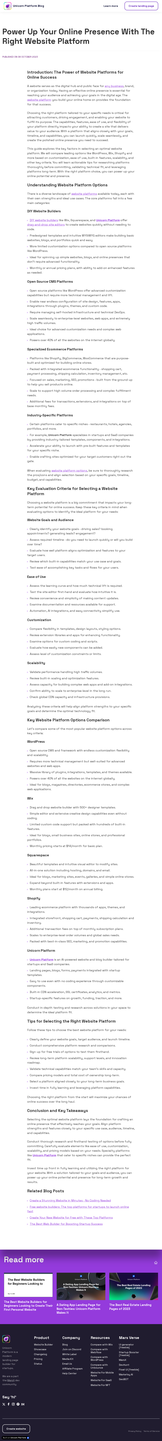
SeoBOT (124, 1379)
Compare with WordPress (99, 1358)
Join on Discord (71, 1349)
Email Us (67, 1363)
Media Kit (67, 1359)
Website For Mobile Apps (102, 1374)
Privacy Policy (134, 1431)
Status (38, 1363)
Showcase (40, 1349)
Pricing (38, 1359)
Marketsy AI (126, 1374)
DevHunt (124, 1364)
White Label (69, 1354)
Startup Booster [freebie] (129, 1354)
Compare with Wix (102, 1344)
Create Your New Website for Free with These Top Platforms (71, 1217)
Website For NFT (100, 1385)
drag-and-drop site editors (46, 225)
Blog (65, 1344)
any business (114, 86)
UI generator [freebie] (126, 1346)
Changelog (40, 1354)
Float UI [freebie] (129, 1369)
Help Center (69, 1373)
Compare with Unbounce (99, 1366)
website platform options (69, 470)
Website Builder (43, 1344)
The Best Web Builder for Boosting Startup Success (66, 1224)
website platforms (84, 194)
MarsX (11, 1380)
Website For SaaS (101, 1380)
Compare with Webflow (99, 1351)
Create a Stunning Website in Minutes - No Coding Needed (70, 1200)
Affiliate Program (72, 1368)
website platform (39, 100)
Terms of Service (151, 1431)
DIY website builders (44, 220)
